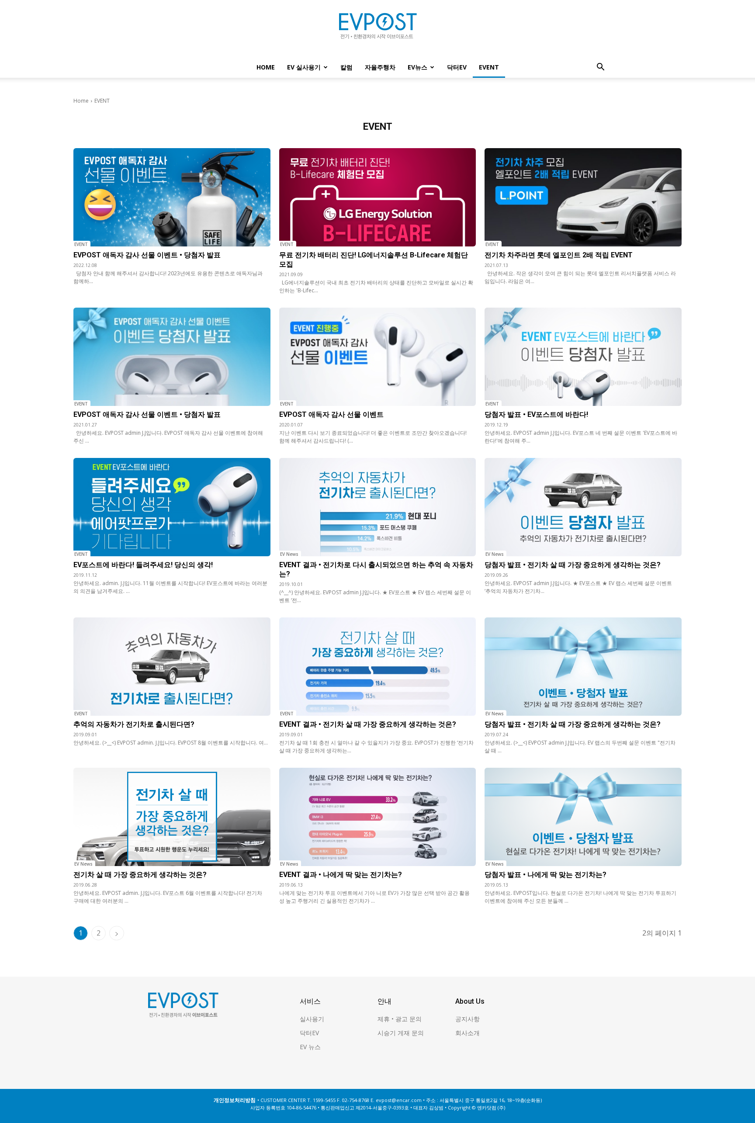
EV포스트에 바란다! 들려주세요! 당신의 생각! (143, 565)
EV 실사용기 (304, 67)
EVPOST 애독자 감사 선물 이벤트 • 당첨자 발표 (147, 255)
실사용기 (312, 1019)
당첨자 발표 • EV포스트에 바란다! (536, 414)
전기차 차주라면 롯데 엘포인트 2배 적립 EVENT (559, 255)
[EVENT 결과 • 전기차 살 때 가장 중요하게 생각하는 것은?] (377, 666)
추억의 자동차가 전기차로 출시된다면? (133, 724)
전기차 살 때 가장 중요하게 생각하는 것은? (140, 874)
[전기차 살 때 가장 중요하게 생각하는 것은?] (171, 817)
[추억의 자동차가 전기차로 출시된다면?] (171, 666)
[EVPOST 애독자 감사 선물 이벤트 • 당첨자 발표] (171, 197)
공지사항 (467, 1019)
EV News (289, 554)
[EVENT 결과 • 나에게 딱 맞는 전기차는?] (377, 817)
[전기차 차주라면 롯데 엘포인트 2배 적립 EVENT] (583, 197)
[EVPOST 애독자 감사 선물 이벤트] (377, 357)
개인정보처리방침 (235, 1100)
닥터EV (457, 67)
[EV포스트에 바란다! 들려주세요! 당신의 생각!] (171, 507)
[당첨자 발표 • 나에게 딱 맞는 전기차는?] (583, 817)
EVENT (489, 67)
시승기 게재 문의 (401, 1033)
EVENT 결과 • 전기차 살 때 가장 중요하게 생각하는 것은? (367, 724)
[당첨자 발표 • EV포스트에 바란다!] (583, 357)
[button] (600, 68)
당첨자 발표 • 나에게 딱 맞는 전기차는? (545, 874)
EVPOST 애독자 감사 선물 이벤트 (331, 414)
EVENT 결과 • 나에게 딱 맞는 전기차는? (340, 874)
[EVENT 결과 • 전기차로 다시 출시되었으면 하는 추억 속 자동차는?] (377, 507)
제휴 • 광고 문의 (400, 1019)
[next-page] (116, 933)
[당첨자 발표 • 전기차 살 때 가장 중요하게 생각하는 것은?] (583, 507)
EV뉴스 (417, 67)
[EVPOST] (377, 29)
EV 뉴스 (310, 1047)
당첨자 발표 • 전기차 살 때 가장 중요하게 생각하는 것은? (573, 565)
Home (265, 67)
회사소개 (467, 1033)
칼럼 (346, 67)
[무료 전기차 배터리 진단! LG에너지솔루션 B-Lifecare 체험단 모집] (377, 197)
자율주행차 (380, 67)
